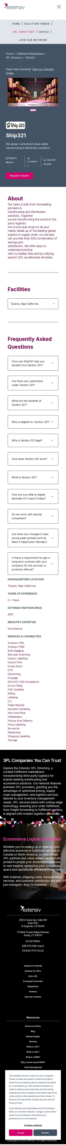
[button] (33, 304)
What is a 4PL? (33, 1052)
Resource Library (33, 1026)
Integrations (33, 986)
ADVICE (44, 31)
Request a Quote (19, 175)
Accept (20, 1133)
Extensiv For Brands (33, 966)
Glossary (33, 1041)
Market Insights (33, 1036)
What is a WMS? (33, 1057)
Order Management (33, 1067)
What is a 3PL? (33, 1047)
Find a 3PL (33, 976)
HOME (16, 23)
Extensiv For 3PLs (33, 971)
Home (9, 53)
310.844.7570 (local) (33, 950)
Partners (33, 992)
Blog (33, 1031)
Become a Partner (33, 997)
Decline (45, 1133)
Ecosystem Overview (33, 981)
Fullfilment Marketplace (30, 53)
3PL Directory (14, 57)
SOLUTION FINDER (37, 23)
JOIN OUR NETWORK (33, 40)
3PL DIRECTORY (24, 31)
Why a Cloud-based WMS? (33, 1062)
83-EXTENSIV (33, 941)
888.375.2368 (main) (33, 945)
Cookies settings (33, 1125)
